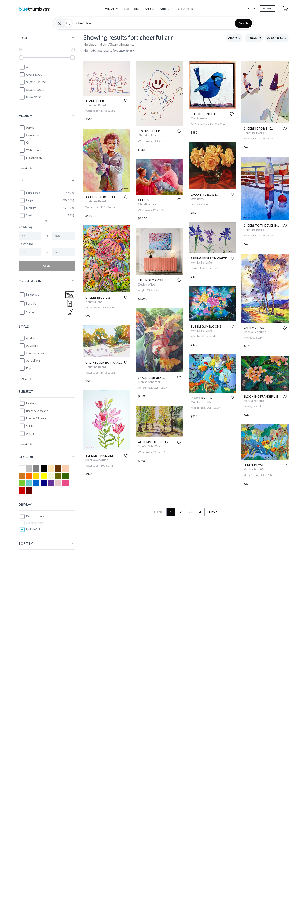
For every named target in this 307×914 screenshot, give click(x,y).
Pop (28, 368)
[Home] (34, 8)
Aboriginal (32, 345)
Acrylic (30, 127)
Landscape (32, 403)
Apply (46, 265)
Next (213, 512)
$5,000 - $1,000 (36, 82)
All (27, 67)
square (30, 312)
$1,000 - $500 (35, 89)
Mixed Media (34, 157)
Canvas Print (34, 135)
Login (252, 8)
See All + (26, 168)
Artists (149, 8)
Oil (28, 142)
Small (29, 215)
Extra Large (33, 192)
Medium (31, 207)
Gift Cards (185, 8)
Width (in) (25, 227)
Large (29, 200)
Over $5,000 (34, 74)
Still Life (30, 426)
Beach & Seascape (37, 411)
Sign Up (268, 8)
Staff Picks (131, 8)
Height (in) (26, 244)
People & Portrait (36, 418)
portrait (31, 303)
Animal (30, 433)
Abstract (31, 338)
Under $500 (33, 97)
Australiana (33, 360)
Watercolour (33, 150)
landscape (32, 294)
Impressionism (35, 353)
